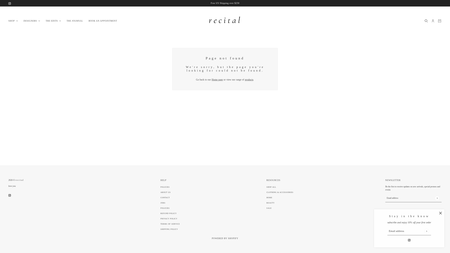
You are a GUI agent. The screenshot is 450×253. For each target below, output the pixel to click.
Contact (165, 198)
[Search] (426, 21)
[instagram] (9, 3)
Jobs (162, 203)
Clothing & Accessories (279, 192)
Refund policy (168, 213)
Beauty (270, 203)
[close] (440, 213)
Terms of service (170, 224)
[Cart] (440, 21)
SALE (269, 208)
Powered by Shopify (225, 238)
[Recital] (225, 21)
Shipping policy (169, 229)
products (249, 79)
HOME (269, 198)
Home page (217, 79)
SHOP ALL (271, 187)
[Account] (433, 21)
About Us (165, 192)
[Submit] (426, 231)
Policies (165, 187)
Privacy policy (168, 219)
